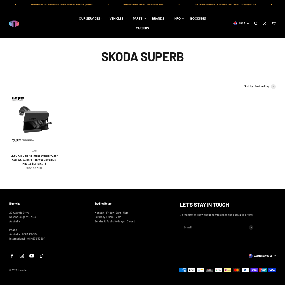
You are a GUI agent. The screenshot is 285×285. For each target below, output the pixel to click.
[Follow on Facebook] (12, 255)
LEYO (34, 151)
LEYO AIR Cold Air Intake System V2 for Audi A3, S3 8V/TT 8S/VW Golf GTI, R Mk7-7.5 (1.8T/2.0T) (34, 159)
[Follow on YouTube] (31, 255)
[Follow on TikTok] (41, 255)
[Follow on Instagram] (21, 255)
